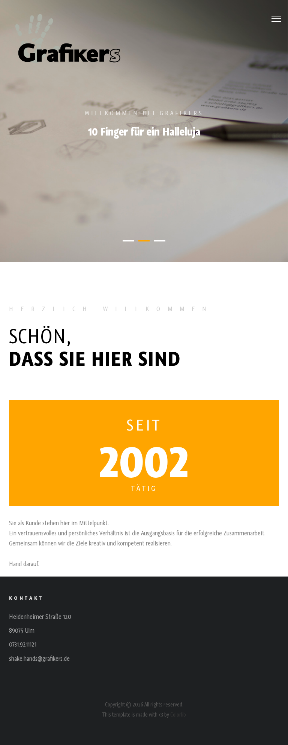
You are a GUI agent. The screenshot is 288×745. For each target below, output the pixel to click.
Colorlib (178, 714)
